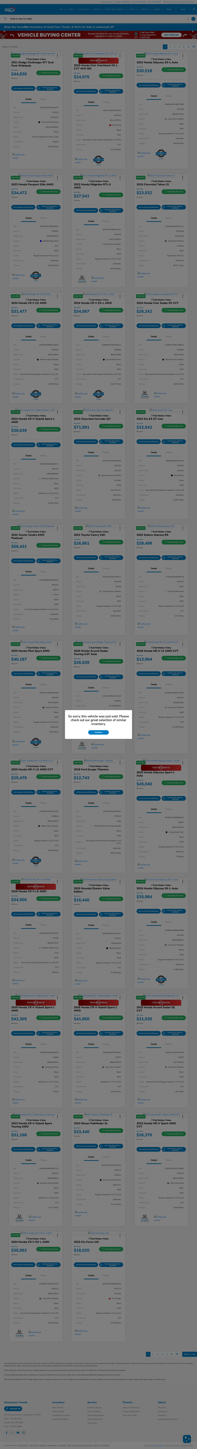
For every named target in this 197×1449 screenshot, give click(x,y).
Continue (98, 732)
